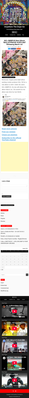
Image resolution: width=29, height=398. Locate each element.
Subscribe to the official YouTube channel (11, 139)
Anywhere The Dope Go (14, 27)
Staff (23, 299)
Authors (19, 34)
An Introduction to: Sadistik (12, 236)
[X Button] (13, 391)
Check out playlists (9, 135)
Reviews (3, 221)
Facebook (14, 48)
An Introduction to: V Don (12, 228)
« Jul (2, 269)
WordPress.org (4, 290)
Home (5, 299)
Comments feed (5, 288)
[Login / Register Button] (16, 391)
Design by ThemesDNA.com (14, 396)
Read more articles (9, 129)
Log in (2, 282)
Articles (2, 213)
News (20, 46)
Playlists (3, 218)
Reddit (19, 48)
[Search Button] (23, 34)
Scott (10, 46)
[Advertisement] (14, 156)
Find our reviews (8, 132)
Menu (15, 32)
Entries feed (4, 285)
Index (6, 34)
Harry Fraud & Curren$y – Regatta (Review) (16, 238)
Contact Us (12, 34)
